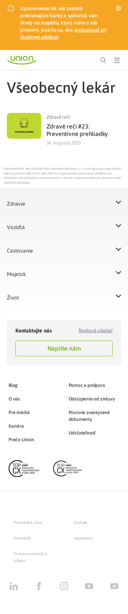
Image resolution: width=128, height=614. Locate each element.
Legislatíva (83, 538)
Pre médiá (19, 412)
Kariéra (16, 426)
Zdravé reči (58, 117)
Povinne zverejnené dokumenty (89, 416)
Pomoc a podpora (87, 385)
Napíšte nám (64, 348)
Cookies (80, 522)
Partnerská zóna (28, 522)
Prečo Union (21, 439)
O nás (14, 399)
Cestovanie (20, 251)
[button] (64, 208)
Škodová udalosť (96, 330)
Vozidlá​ (16, 227)
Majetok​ (16, 274)
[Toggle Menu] (117, 60)
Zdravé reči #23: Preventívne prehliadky (77, 130)
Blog (13, 385)
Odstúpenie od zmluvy (92, 399)
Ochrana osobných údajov (30, 557)
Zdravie (16, 204)
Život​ (13, 297)
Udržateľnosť (82, 433)
